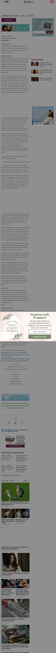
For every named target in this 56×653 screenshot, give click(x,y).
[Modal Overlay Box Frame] (28, 326)
